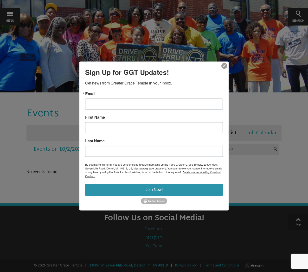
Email (90, 94)
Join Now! (154, 190)
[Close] (224, 66)
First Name (95, 117)
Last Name (95, 141)
